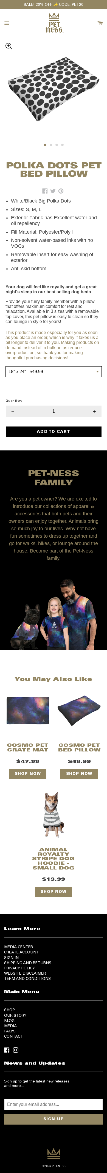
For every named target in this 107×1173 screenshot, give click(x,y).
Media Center (18, 947)
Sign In (11, 958)
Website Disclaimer (25, 974)
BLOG (9, 1021)
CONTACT (13, 1037)
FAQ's (10, 1031)
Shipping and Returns (27, 963)
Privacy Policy (19, 968)
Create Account (21, 953)
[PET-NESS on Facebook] (7, 1049)
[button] (53, 45)
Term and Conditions (27, 979)
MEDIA (10, 1026)
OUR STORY (15, 1016)
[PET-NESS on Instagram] (15, 1049)
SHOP (9, 1010)
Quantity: (13, 401)
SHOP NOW (28, 774)
